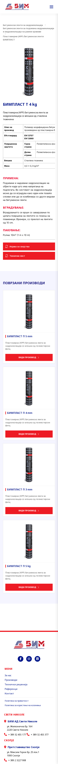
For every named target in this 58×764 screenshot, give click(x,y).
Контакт (9, 693)
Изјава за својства (19, 246)
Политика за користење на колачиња (23, 705)
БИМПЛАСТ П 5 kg (19, 566)
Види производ (27, 357)
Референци (11, 689)
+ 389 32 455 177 (17, 734)
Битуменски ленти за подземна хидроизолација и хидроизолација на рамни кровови (28, 30)
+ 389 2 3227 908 (17, 760)
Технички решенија (16, 684)
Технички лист (17, 255)
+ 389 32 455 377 (39, 734)
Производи (11, 679)
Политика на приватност (17, 700)
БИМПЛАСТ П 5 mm (19, 336)
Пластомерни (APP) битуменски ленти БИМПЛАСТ (23, 38)
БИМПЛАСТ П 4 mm (19, 413)
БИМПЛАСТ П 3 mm (19, 489)
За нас (8, 675)
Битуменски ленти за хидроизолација (23, 25)
